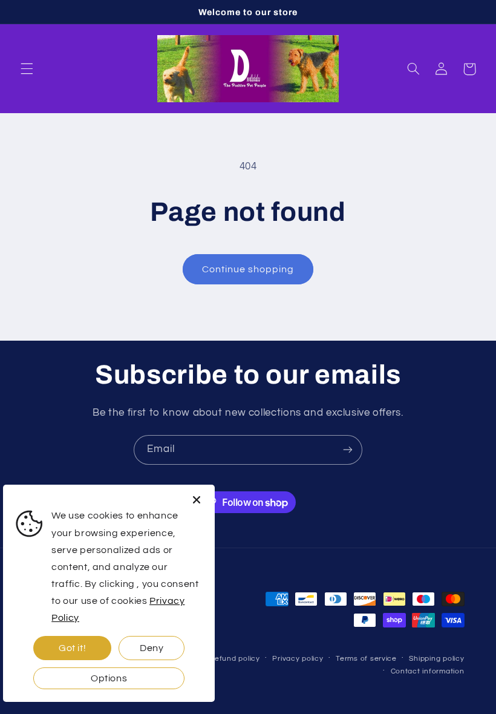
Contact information (428, 671)
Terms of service (366, 658)
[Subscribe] (348, 450)
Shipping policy (436, 658)
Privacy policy (297, 658)
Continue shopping (248, 269)
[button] (27, 69)
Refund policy (234, 658)
